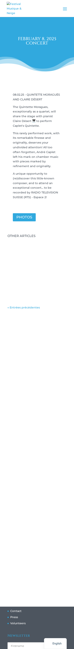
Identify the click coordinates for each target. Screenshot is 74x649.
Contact (16, 611)
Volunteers (18, 623)
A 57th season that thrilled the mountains (35, 293)
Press (14, 617)
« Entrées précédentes (23, 307)
